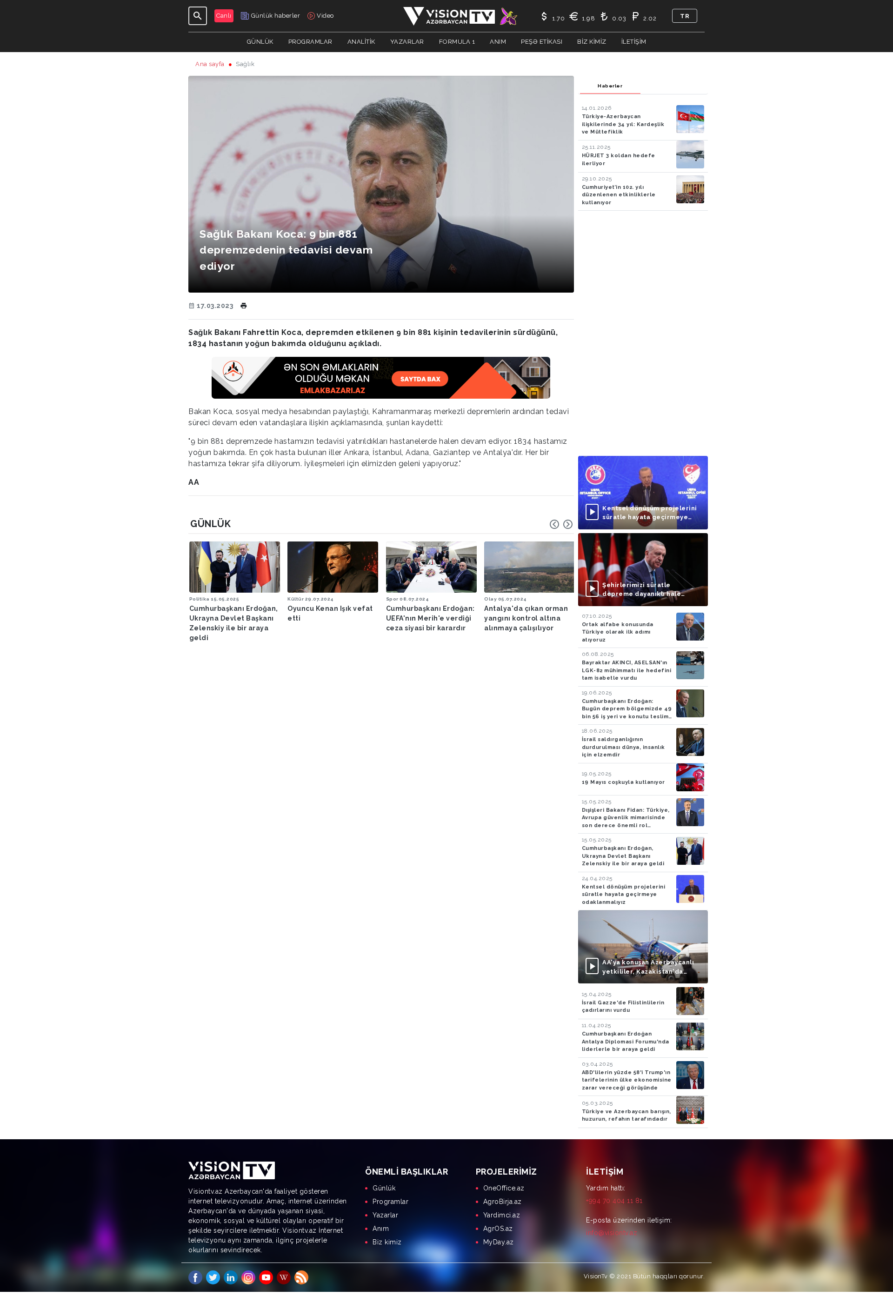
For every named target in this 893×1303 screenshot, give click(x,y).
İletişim (633, 41)
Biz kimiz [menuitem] (387, 1242)
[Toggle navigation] (197, 16)
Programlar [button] (310, 41)
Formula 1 (457, 41)
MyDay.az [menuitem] (498, 1242)
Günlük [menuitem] (384, 1188)
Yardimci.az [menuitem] (501, 1215)
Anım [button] (498, 41)
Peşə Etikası (541, 41)
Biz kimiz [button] (591, 41)
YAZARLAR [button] (407, 41)
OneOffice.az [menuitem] (504, 1188)
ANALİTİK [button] (361, 41)
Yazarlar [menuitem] (385, 1215)
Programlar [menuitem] (390, 1201)
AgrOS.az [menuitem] (498, 1228)
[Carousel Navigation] (561, 524)
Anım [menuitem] (381, 1228)
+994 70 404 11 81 (614, 1200)
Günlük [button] (260, 41)
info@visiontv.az (611, 1232)
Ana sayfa (210, 63)
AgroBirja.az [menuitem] (502, 1201)
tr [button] (684, 16)
